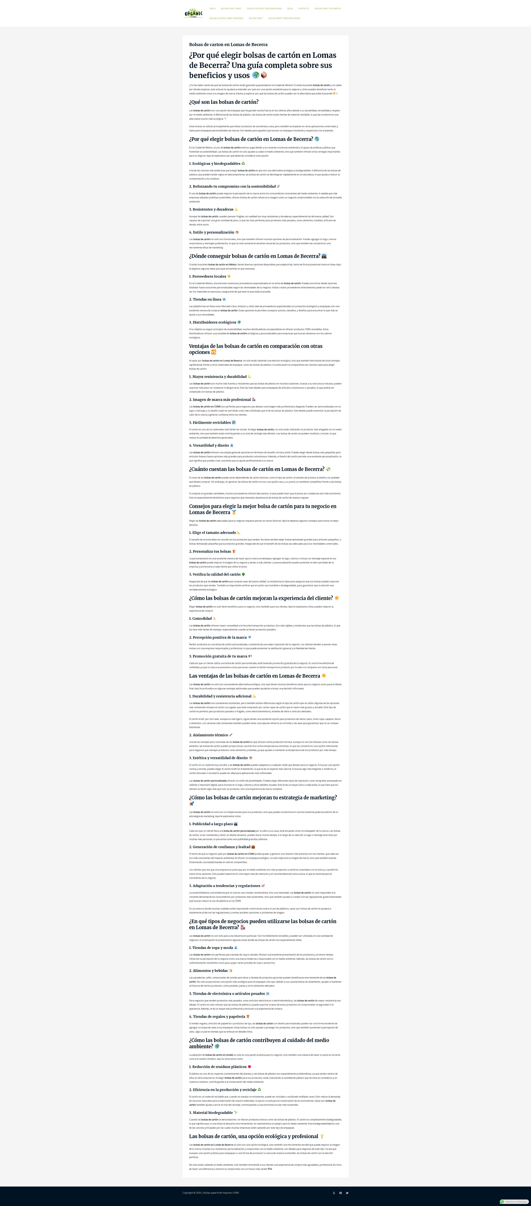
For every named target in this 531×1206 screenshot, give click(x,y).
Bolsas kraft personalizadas (284, 18)
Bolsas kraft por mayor (328, 8)
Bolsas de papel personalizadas (264, 8)
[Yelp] (334, 1193)
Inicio (212, 8)
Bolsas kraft (256, 18)
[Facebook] (340, 1193)
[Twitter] (347, 1193)
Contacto (303, 8)
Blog (290, 8)
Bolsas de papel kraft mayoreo (226, 18)
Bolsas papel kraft (231, 8)
